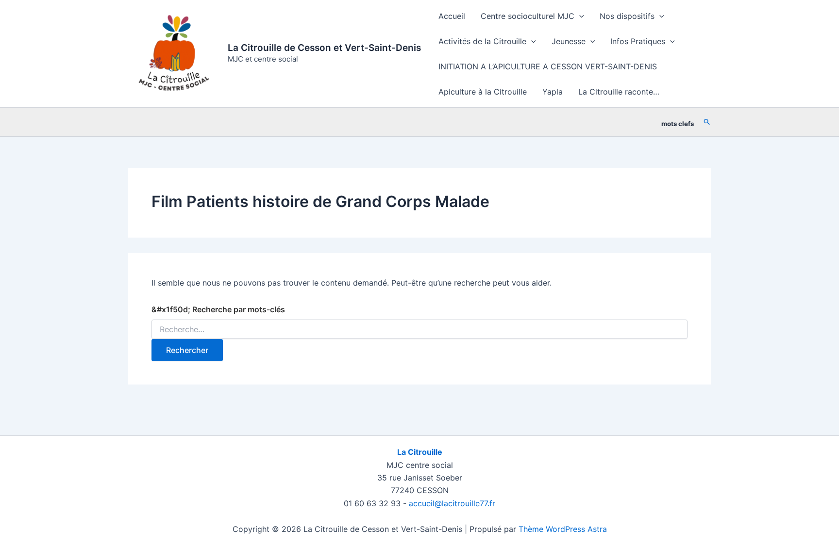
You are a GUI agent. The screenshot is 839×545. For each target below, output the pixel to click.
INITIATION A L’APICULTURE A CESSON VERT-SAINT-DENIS (547, 66)
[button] (579, 16)
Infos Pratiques (637, 41)
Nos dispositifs (627, 16)
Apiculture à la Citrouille (482, 91)
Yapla (552, 91)
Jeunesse (569, 41)
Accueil (451, 16)
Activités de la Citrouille (482, 41)
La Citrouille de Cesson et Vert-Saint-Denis (324, 47)
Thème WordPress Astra (563, 529)
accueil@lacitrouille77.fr (452, 503)
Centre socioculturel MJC (527, 16)
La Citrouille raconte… (618, 91)
